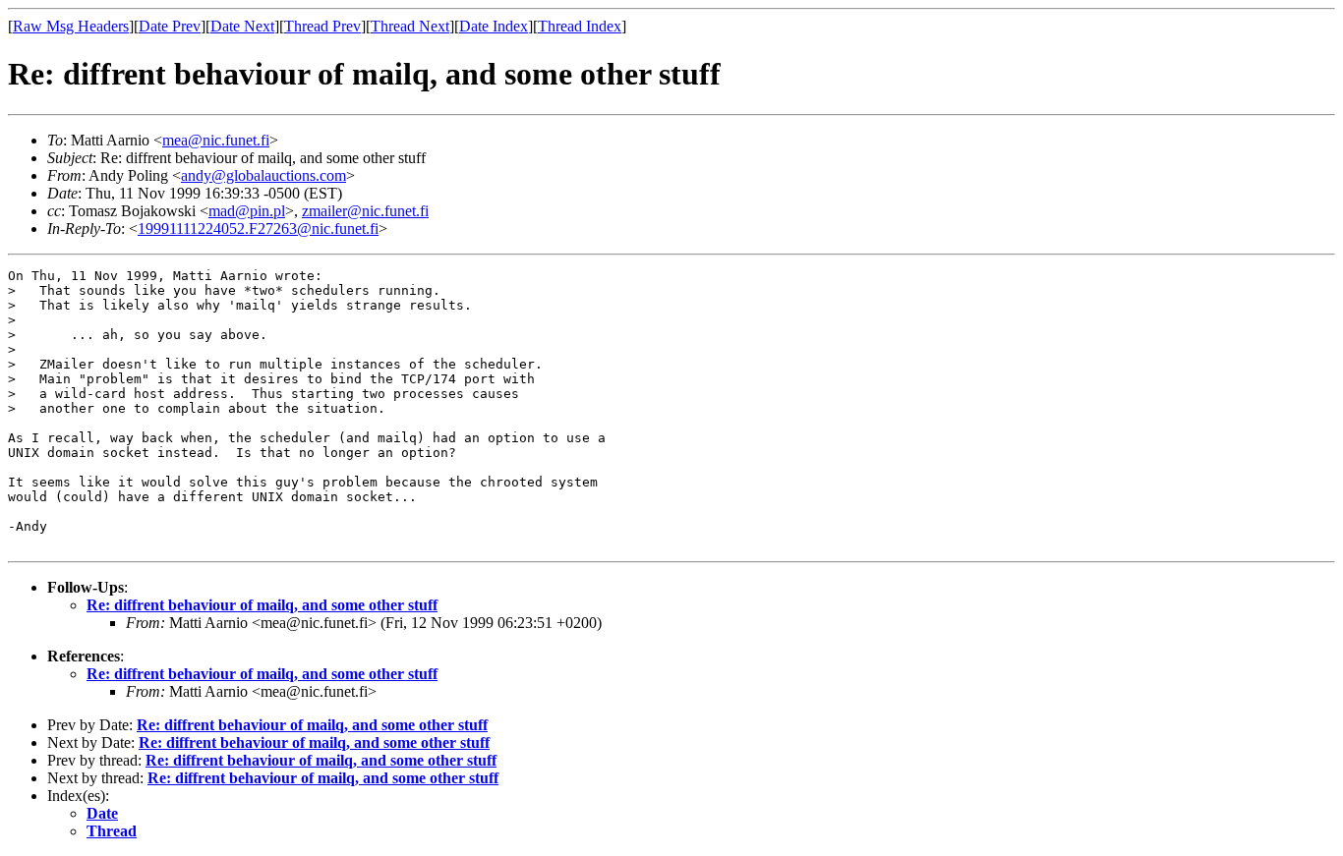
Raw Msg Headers (71, 26)
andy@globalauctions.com (263, 175)
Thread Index (579, 26)
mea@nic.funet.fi (215, 140)
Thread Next (410, 26)
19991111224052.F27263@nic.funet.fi (258, 228)
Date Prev (170, 26)
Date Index (493, 26)
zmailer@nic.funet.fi (365, 210)
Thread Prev (322, 26)
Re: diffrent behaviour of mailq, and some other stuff (262, 605)
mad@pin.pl (246, 210)
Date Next (242, 26)
